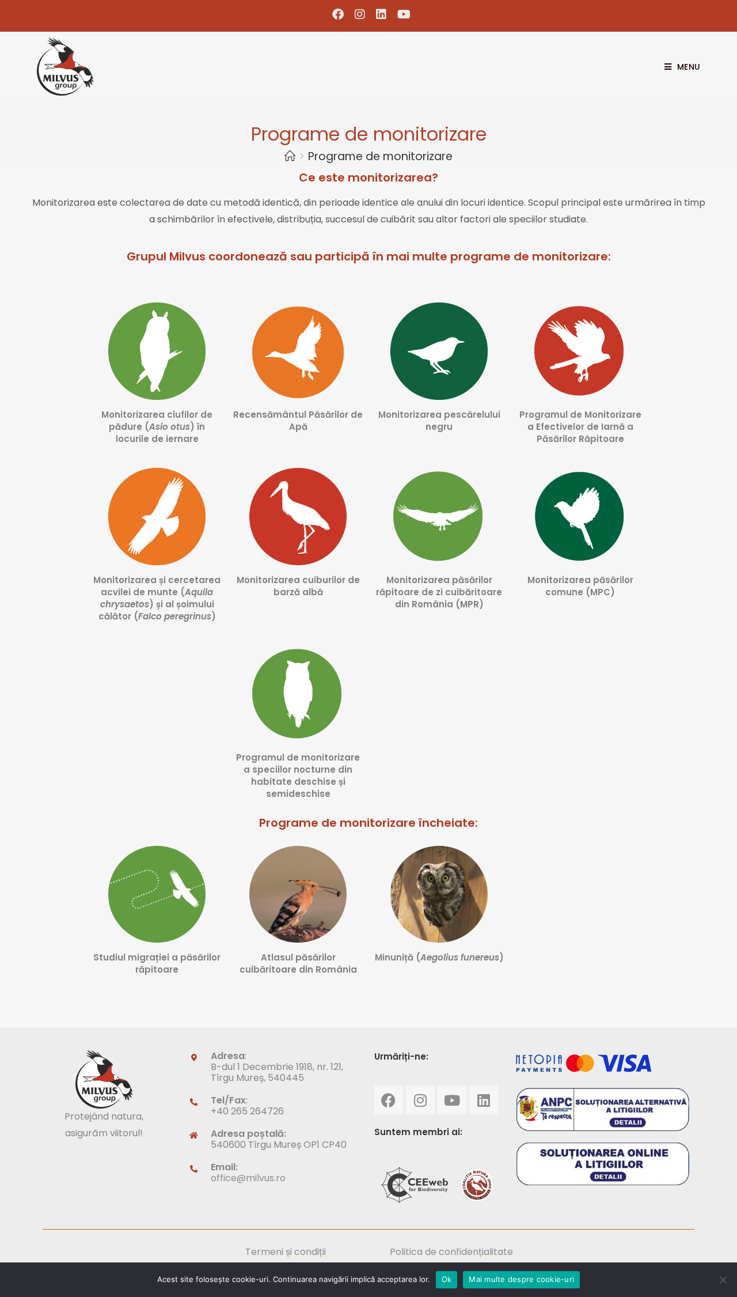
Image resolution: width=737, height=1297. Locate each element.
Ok (447, 1279)
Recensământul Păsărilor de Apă (298, 421)
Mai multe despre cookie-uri (521, 1279)
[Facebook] (388, 1100)
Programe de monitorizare (380, 156)
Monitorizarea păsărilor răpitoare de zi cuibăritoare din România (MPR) (439, 592)
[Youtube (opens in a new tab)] (401, 14)
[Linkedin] (483, 1100)
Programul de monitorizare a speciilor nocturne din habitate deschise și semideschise (298, 775)
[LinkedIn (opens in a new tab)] (381, 14)
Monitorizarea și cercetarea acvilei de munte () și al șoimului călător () (157, 598)
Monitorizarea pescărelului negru (439, 421)
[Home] (289, 156)
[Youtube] (452, 1100)
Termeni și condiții (285, 1251)
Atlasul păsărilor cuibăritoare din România (298, 963)
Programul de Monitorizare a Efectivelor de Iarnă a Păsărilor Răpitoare (580, 427)
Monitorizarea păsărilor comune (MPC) (580, 586)
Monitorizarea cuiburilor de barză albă (298, 586)
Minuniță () (439, 957)
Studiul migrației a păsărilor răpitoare (157, 963)
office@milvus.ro (248, 1178)
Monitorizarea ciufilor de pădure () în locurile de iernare (156, 427)
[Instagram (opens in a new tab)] (360, 14)
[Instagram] (420, 1100)
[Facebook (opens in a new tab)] (338, 14)
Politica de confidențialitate (451, 1251)
